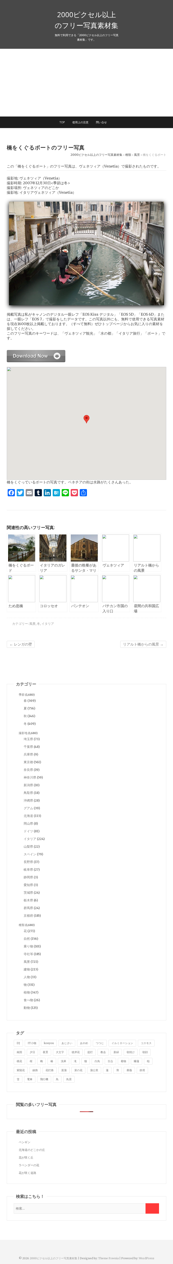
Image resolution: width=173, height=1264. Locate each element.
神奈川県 (30, 777)
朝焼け (131, 1052)
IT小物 (32, 1043)
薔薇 (129, 1070)
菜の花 (78, 1070)
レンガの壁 (20, 644)
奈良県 (28, 770)
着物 (123, 1061)
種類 (22, 925)
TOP (62, 122)
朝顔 (145, 1052)
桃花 (19, 1061)
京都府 (28, 916)
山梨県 (28, 846)
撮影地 (23, 733)
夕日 (32, 1052)
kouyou (49, 1043)
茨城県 (28, 893)
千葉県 (28, 747)
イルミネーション (122, 1043)
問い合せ (101, 122)
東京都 (28, 762)
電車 (29, 1079)
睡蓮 (136, 1061)
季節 (22, 695)
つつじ (100, 1043)
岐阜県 (28, 870)
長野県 (28, 862)
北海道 (28, 816)
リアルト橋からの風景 (143, 644)
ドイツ (28, 831)
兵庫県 (28, 754)
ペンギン (24, 1142)
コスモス (146, 1043)
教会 (103, 1052)
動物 (27, 1008)
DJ (18, 1043)
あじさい (66, 1043)
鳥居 (69, 1079)
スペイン (30, 854)
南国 (19, 1052)
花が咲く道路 (27, 1173)
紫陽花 (21, 1070)
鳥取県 (28, 793)
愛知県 (28, 885)
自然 (27, 939)
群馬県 (28, 908)
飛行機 (44, 1079)
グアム (28, 808)
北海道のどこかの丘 (32, 1150)
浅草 (63, 1061)
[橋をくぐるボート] (36, 352)
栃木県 (28, 900)
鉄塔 (142, 1070)
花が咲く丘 (26, 1157)
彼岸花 (76, 1052)
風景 (32, 624)
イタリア (47, 624)
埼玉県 (28, 739)
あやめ (84, 1043)
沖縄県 (28, 800)
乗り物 (28, 946)
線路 (35, 1070)
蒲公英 (94, 1070)
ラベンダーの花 (29, 1165)
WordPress (146, 1258)
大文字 (60, 1052)
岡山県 (28, 823)
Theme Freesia (108, 1258)
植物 (27, 992)
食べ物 (28, 1000)
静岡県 (28, 877)
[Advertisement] (86, 82)
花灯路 (50, 1070)
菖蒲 (64, 1070)
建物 (27, 969)
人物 (27, 977)
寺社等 (28, 954)
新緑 (116, 1052)
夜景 (45, 1052)
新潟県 (28, 785)
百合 (110, 1061)
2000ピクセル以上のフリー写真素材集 (86, 20)
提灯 (90, 1052)
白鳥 (97, 1061)
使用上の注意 (80, 122)
